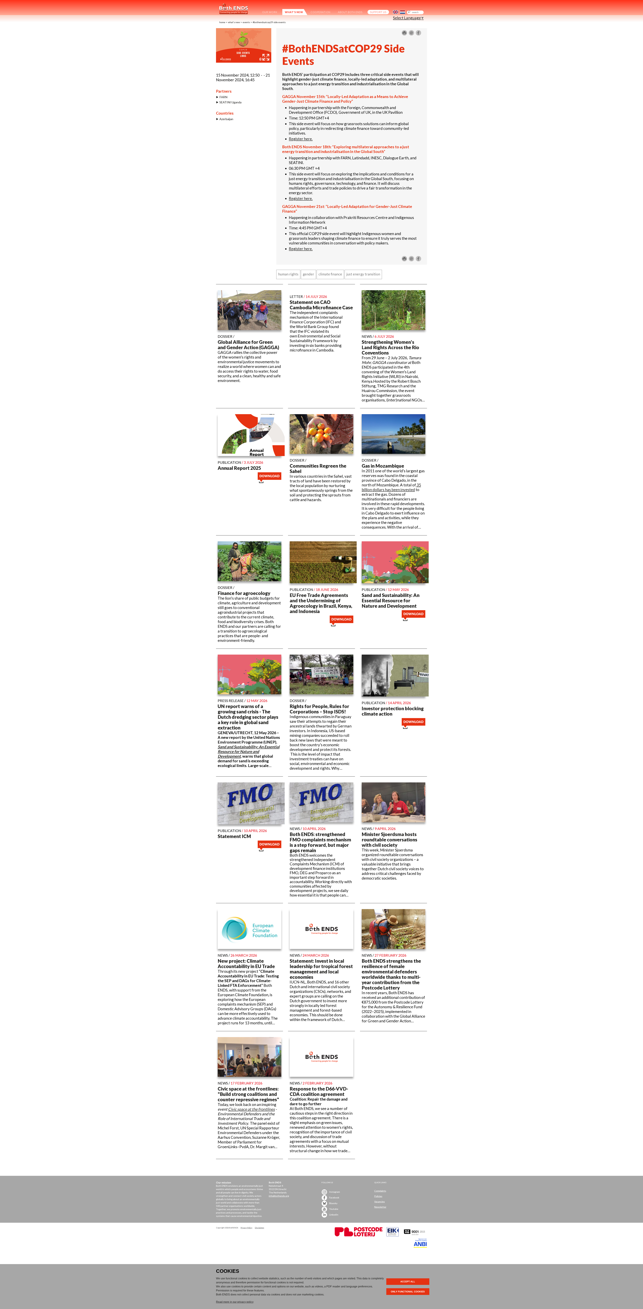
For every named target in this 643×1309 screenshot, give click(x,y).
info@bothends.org (279, 1195)
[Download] (269, 481)
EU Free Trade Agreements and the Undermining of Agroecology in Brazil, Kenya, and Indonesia (321, 603)
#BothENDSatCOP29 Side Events (269, 22)
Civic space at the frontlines (251, 1109)
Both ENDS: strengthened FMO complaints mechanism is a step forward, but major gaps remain (320, 842)
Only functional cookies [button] (408, 1291)
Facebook (334, 1197)
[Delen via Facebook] (418, 34)
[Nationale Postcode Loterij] (358, 1235)
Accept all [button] (407, 1281)
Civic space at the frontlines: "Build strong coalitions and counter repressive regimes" (248, 1094)
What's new (234, 22)
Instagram (334, 1191)
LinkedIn (333, 1214)
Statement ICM (234, 836)
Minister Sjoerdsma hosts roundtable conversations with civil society (389, 839)
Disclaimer (259, 1228)
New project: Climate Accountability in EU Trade (246, 963)
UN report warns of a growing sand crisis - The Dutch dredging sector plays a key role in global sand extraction (248, 716)
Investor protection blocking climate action (393, 711)
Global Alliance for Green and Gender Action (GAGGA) (248, 344)
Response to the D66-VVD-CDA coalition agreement (319, 1091)
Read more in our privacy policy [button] (235, 1301)
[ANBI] (420, 1246)
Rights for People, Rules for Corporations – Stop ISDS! (319, 708)
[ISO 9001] (392, 1235)
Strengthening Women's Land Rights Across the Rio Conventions (390, 347)
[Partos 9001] (415, 1235)
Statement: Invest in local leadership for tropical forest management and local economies (321, 969)
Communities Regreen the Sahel (318, 468)
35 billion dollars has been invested (391, 487)
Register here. (301, 138)
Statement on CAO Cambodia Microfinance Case (321, 304)
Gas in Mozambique (383, 466)
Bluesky (333, 1203)
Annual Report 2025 (239, 468)
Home (222, 22)
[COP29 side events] (243, 61)
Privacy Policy (246, 1228)
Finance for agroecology (244, 593)
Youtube (333, 1208)
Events (246, 22)
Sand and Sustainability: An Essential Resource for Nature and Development (390, 600)
